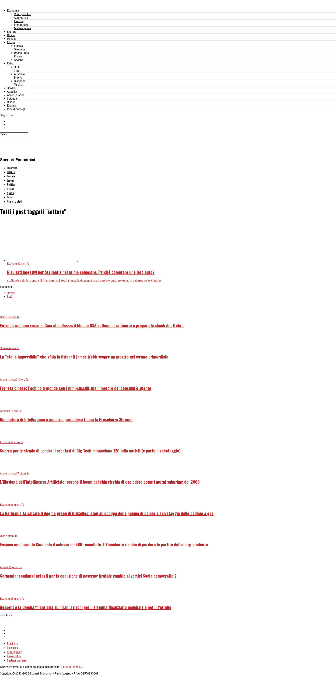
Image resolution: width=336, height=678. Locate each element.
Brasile (18, 77)
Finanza (18, 21)
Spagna (18, 60)
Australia (19, 74)
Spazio (11, 88)
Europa (11, 42)
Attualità (12, 91)
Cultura (11, 102)
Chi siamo (12, 648)
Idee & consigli (16, 109)
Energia (11, 31)
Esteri (10, 63)
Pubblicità (12, 643)
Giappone (20, 81)
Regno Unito (21, 53)
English (11, 105)
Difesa (11, 35)
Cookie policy (14, 656)
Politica (11, 38)
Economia (13, 10)
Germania (19, 49)
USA (16, 67)
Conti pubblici (22, 14)
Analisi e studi (15, 95)
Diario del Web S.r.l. (72, 667)
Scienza (12, 98)
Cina (16, 70)
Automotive (21, 17)
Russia (18, 56)
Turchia (18, 84)
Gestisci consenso (16, 660)
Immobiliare (21, 24)
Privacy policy (14, 652)
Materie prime (22, 28)
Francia (18, 46)
